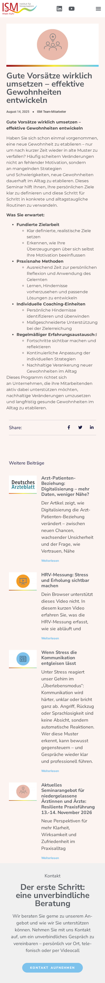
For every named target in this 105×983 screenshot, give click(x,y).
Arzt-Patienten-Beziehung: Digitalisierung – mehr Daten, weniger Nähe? (65, 486)
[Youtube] (71, 9)
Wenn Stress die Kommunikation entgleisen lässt (59, 657)
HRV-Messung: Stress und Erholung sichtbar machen (65, 580)
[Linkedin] (59, 9)
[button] (98, 9)
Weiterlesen (50, 561)
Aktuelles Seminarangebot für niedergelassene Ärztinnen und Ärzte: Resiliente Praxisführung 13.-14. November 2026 (68, 799)
